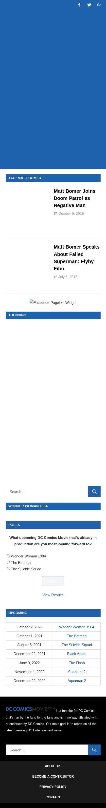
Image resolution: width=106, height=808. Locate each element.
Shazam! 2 (77, 672)
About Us (53, 766)
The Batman (21, 562)
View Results (53, 595)
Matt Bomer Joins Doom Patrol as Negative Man (74, 198)
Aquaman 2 (77, 681)
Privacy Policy (53, 787)
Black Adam (77, 654)
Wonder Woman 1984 (28, 556)
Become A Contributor (53, 776)
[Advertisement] (53, 108)
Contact (53, 797)
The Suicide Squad (26, 569)
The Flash (77, 663)
